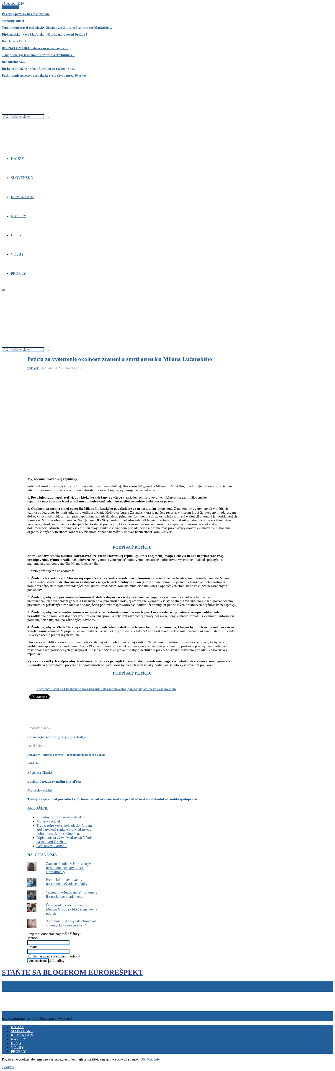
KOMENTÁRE (22, 197)
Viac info (153, 1059)
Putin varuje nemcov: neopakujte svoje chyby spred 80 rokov (44, 75)
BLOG (16, 235)
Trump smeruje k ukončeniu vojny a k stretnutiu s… (38, 55)
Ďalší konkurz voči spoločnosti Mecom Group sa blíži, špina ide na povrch (71, 909)
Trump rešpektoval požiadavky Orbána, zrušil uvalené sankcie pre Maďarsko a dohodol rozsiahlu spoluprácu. (112, 799)
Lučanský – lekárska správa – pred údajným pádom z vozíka (66, 754)
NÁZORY (18, 216)
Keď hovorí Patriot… (17, 41)
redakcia (33, 368)
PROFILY (18, 273)
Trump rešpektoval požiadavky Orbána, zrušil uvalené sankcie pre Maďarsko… (57, 27)
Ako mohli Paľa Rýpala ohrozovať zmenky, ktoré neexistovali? (71, 923)
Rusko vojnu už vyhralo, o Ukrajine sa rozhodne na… (39, 68)
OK (143, 1059)
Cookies (24, 994)
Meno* (32, 938)
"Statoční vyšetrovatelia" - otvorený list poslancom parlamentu (71, 894)
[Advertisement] (110, 715)
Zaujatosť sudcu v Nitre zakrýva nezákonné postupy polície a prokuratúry (69, 868)
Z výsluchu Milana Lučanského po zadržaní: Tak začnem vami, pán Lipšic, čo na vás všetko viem (106, 689)
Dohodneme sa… (13, 62)
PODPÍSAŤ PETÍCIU (132, 547)
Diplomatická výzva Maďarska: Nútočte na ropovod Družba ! (44, 34)
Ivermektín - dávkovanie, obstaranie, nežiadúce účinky (67, 882)
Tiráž (6, 994)
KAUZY (17, 158)
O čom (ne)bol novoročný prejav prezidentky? (57, 737)
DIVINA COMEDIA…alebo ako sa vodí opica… (35, 48)
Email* (32, 947)
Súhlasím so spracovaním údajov (56, 956)
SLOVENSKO (22, 178)
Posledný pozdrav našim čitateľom (26, 14)
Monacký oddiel (13, 21)
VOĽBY (17, 254)
